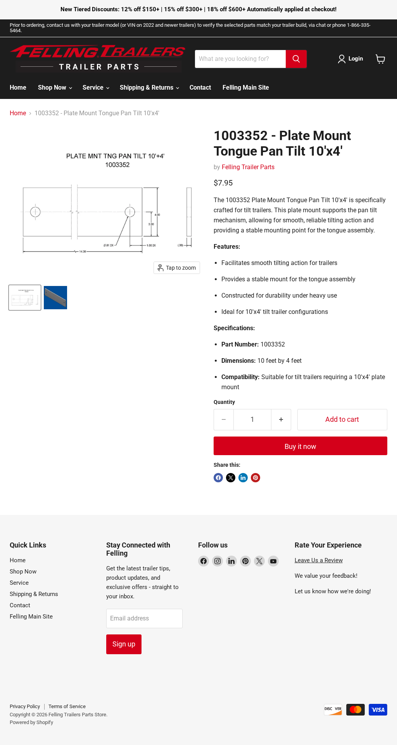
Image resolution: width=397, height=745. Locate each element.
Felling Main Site (246, 87)
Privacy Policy (25, 706)
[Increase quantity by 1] (281, 419)
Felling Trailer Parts (248, 167)
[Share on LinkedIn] (243, 477)
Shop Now (53, 87)
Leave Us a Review (319, 560)
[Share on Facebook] (218, 477)
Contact (200, 87)
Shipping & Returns (147, 87)
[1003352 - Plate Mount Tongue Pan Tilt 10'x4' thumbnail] (25, 297)
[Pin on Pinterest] (255, 477)
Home (18, 87)
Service (94, 87)
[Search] (296, 59)
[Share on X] (230, 477)
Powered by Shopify (31, 722)
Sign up (123, 644)
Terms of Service (67, 706)
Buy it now (300, 446)
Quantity (224, 402)
